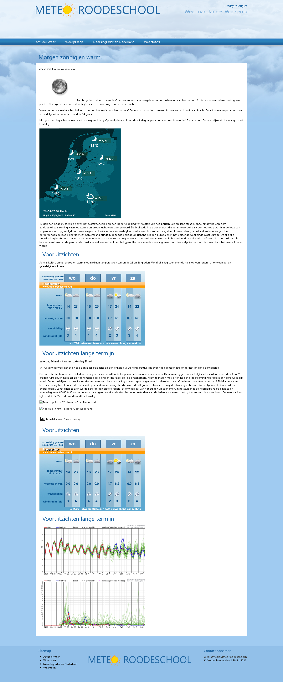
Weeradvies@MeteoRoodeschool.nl (225, 657)
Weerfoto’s (152, 42)
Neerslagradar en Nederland (113, 42)
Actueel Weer (46, 42)
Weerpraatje (74, 42)
